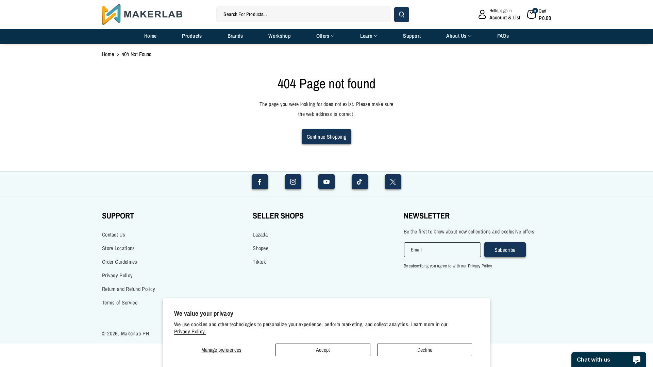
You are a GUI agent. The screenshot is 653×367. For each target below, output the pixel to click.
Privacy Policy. (190, 331)
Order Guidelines (119, 261)
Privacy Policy (117, 275)
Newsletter (427, 215)
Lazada (260, 234)
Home (108, 54)
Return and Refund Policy (128, 289)
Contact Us (113, 234)
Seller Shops (278, 215)
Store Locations (118, 248)
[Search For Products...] (401, 14)
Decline (424, 349)
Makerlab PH (135, 333)
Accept (323, 349)
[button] (539, 14)
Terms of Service (120, 302)
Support (118, 215)
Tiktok (259, 261)
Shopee (260, 248)
